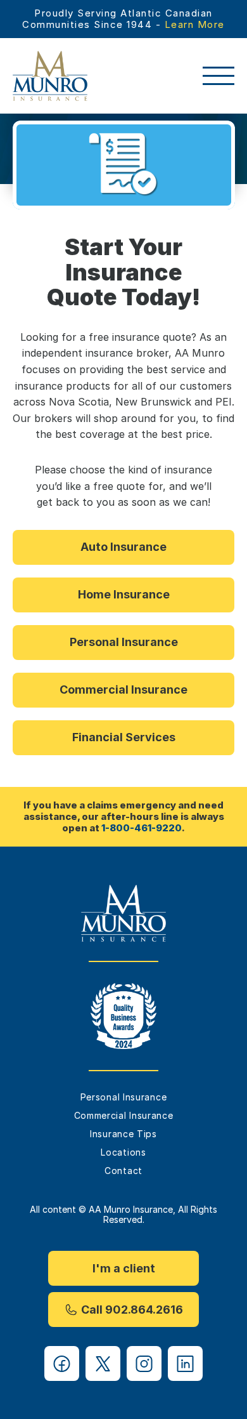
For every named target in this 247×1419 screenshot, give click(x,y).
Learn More (195, 24)
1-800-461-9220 (141, 828)
